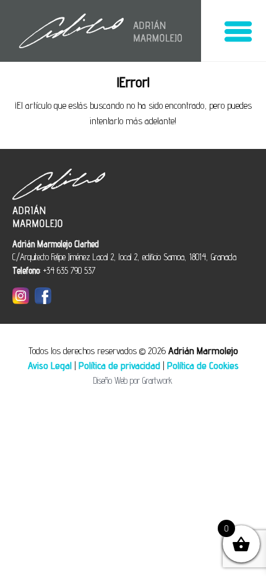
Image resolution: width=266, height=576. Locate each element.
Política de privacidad (119, 365)
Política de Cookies (203, 365)
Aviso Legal (50, 365)
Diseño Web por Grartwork (133, 380)
